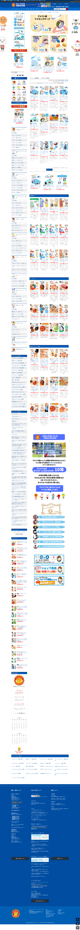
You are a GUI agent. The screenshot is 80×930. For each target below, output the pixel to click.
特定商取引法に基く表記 (50, 913)
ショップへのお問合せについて (18, 447)
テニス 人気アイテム (16, 240)
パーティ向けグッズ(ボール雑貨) (19, 394)
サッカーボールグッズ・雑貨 (21, 175)
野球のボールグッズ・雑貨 (21, 152)
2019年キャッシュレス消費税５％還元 (19, 474)
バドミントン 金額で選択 (17, 375)
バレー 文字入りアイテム (17, 212)
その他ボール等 (19, 323)
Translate (15, 72)
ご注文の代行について (16, 416)
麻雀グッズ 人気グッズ (17, 311)
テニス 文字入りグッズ (17, 250)
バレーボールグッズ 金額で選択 (19, 365)
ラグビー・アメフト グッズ (21, 258)
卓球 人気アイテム (16, 225)
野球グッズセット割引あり (17, 169)
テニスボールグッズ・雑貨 (21, 235)
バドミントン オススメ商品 (18, 285)
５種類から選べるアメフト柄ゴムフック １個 (34, 97)
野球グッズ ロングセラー (17, 157)
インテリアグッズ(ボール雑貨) (18, 406)
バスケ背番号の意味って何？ (18, 496)
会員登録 (59, 910)
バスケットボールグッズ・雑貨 (20, 130)
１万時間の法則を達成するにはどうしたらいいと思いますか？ (19, 453)
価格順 (62, 80)
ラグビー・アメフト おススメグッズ (19, 266)
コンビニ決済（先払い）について (37, 887)
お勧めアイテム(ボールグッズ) (18, 384)
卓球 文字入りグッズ (16, 227)
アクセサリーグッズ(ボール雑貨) (19, 404)
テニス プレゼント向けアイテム (19, 248)
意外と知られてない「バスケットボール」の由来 (19, 438)
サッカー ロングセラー (17, 180)
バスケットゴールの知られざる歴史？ (19, 510)
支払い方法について (40, 900)
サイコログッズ (15, 318)
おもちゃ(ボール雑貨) (16, 396)
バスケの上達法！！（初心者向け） (18, 461)
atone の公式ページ (37, 876)
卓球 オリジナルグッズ (17, 230)
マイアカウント (61, 909)
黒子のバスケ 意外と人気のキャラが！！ (19, 441)
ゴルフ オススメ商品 (16, 298)
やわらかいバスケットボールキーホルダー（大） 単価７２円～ (22, 542)
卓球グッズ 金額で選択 (17, 372)
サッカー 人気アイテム (17, 182)
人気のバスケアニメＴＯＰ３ (18, 480)
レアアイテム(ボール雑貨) (17, 389)
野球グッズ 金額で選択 (17, 360)
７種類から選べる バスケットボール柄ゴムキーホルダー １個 (22, 555)
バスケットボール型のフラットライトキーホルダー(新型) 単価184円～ (34, 389)
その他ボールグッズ (16, 334)
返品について (60, 858)
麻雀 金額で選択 (15, 379)
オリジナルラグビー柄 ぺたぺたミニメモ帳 (54, 97)
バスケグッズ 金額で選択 (17, 358)
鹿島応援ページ (15, 421)
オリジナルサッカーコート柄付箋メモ (44, 260)
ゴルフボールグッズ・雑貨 (21, 291)
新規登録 (54, 3)
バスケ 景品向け (15, 147)
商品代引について (34, 828)
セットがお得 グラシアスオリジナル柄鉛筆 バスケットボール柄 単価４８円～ (22, 627)
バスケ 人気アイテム (16, 137)
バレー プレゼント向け (17, 210)
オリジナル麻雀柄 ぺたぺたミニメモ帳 (44, 235)
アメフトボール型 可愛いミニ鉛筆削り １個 (54, 125)
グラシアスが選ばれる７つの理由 (19, 494)
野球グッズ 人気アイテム (17, 160)
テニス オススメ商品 (16, 245)
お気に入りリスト (20, 78)
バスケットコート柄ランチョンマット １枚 (64, 387)
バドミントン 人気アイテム (18, 281)
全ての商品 (14, 132)
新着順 (66, 80)
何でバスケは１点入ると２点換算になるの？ (19, 468)
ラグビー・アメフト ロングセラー (19, 270)
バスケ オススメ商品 (16, 140)
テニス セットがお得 (16, 252)
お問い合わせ (60, 913)
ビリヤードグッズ (15, 329)
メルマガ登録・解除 (49, 915)
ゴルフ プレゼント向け (17, 301)
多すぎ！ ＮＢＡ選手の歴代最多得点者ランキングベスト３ (19, 484)
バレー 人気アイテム (16, 205)
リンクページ (15, 434)
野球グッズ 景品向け (16, 167)
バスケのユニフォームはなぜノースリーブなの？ (19, 499)
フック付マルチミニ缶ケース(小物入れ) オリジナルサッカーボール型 (22, 665)
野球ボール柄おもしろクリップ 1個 (34, 209)
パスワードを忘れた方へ (17, 524)
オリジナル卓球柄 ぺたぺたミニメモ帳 (64, 235)
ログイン (60, 3)
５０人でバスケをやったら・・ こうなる (19, 428)
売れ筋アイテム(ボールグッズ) (18, 382)
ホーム (30, 12)
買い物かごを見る (61, 912)
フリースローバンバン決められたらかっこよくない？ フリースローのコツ (19, 488)
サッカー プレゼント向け (17, 190)
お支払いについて (49, 910)
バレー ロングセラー (16, 202)
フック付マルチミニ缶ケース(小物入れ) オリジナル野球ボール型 (22, 614)
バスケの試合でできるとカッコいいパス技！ (19, 521)
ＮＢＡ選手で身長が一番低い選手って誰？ (19, 478)
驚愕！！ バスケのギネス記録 (18, 491)
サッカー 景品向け (16, 192)
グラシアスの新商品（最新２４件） (18, 431)
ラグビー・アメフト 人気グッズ (19, 263)
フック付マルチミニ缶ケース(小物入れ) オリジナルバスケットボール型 (44, 389)
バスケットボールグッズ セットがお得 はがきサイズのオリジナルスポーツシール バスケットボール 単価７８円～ (44, 362)
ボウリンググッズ (15, 331)
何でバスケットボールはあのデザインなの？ (19, 464)
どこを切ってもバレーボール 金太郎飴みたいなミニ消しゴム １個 (22, 652)
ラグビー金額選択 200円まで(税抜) (52, 12)
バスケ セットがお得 (16, 142)
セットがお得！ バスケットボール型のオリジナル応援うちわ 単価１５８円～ (64, 415)
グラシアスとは (15, 418)
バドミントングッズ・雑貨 (21, 275)
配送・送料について (20, 858)
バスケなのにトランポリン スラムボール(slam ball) (19, 424)
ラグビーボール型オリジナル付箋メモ (63, 125)
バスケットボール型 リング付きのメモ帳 (64, 315)
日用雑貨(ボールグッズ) (17, 401)
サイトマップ (77, 0)
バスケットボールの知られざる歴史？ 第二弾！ (19, 518)
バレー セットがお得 (16, 214)
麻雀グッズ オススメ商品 (17, 314)
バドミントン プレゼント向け (18, 283)
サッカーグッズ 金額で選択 (18, 363)
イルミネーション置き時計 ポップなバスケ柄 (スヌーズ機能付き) (54, 389)
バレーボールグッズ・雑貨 (21, 197)
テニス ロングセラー (16, 243)
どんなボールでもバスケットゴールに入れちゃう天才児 (19, 445)
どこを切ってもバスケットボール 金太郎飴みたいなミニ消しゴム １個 (22, 561)
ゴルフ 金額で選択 (16, 377)
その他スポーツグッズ (20, 338)
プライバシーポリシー (50, 914)
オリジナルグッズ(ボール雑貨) (18, 387)
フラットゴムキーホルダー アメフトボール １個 (63, 153)
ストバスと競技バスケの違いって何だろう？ (19, 507)
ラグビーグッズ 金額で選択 (38, 12)
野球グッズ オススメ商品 (17, 162)
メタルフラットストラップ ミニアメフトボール (34, 153)
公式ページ (35, 849)
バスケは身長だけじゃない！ (18, 471)
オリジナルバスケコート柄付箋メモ (54, 260)
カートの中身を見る (17, 102)
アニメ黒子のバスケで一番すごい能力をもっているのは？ (19, 503)
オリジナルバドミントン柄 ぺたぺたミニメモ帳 (54, 235)
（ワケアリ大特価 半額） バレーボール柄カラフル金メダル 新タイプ (44, 210)
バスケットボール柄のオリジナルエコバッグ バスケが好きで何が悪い (22, 607)
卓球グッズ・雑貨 (19, 219)
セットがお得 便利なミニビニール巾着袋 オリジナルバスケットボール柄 (34, 361)
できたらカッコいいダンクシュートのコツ (19, 514)
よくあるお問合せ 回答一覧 (18, 450)
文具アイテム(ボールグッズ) (18, 391)
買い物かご (67, 3)
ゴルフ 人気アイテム (16, 296)
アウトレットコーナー (20, 343)
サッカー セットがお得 (17, 187)
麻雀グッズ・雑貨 (19, 305)
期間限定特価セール (20, 349)
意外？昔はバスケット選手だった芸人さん (19, 457)
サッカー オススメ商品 (17, 185)
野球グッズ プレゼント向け (18, 165)
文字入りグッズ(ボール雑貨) (18, 399)
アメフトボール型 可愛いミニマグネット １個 (54, 153)
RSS (46, 916)
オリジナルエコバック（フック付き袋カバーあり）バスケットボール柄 (22, 633)
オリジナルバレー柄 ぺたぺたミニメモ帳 (34, 260)
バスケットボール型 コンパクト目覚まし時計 (44, 334)
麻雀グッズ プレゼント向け (18, 316)
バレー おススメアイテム (17, 207)
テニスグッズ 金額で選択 (17, 370)
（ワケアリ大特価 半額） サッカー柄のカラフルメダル (19, 64)
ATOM (49, 916)
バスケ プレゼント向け (17, 144)
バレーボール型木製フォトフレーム (54, 209)
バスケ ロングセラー (16, 135)
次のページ (49, 169)
